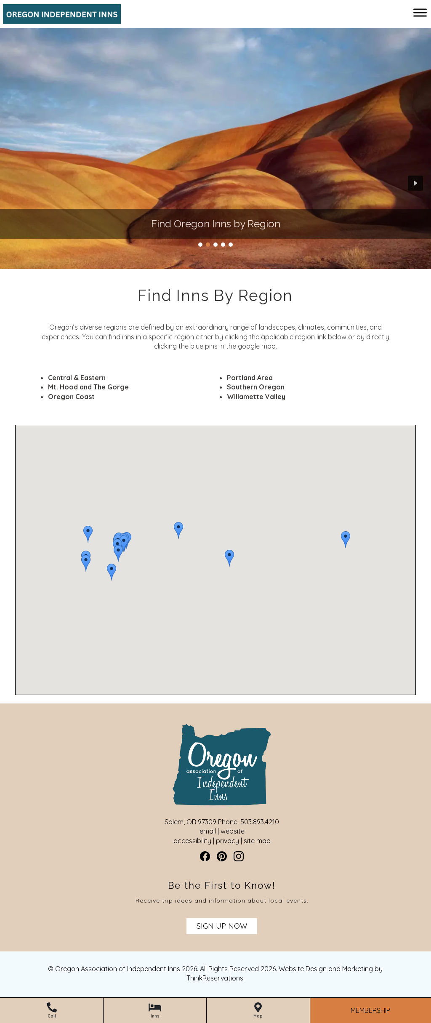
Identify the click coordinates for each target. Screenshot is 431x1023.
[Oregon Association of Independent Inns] (59, 19)
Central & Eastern (77, 377)
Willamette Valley (256, 396)
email (208, 831)
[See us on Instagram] (239, 856)
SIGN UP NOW (222, 926)
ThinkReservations (214, 978)
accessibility (192, 841)
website (233, 831)
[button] (229, 558)
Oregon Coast (71, 396)
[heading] (215, 296)
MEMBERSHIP (370, 1011)
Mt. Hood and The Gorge (88, 387)
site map (257, 841)
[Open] (420, 12)
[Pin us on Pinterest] (222, 856)
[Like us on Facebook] (205, 856)
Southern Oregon (256, 387)
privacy (227, 841)
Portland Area (250, 377)
